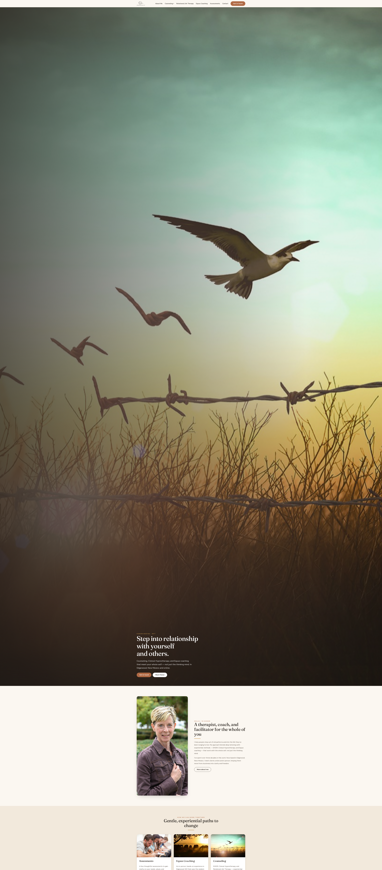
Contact (225, 3)
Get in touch (238, 3)
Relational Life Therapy (185, 3)
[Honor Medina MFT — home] (141, 3)
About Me (158, 3)
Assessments (215, 3)
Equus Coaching (202, 3)
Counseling (169, 3)
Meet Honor (160, 675)
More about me (203, 769)
